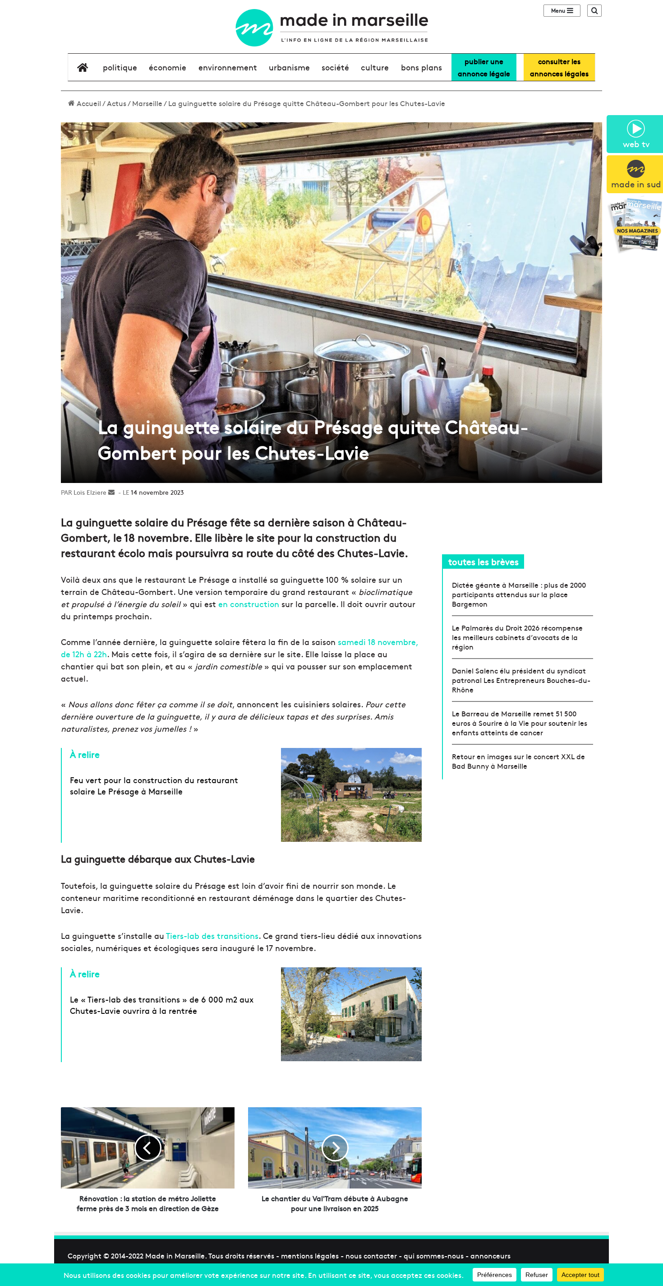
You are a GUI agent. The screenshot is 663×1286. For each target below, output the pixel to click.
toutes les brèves (483, 561)
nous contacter (371, 1255)
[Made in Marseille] (331, 27)
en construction (248, 603)
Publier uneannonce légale (484, 67)
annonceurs (490, 1255)
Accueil (88, 103)
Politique (120, 67)
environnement (227, 67)
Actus (116, 103)
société (335, 67)
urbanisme (289, 67)
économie (167, 67)
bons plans (421, 67)
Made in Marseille (175, 1255)
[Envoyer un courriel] (111, 492)
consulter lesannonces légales (559, 67)
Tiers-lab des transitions (212, 935)
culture (375, 67)
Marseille (147, 103)
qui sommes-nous (434, 1255)
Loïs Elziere (90, 492)
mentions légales (310, 1255)
